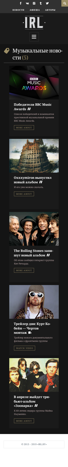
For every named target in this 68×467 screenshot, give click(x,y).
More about (24, 127)
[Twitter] (47, 3)
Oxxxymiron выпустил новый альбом (33, 179)
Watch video (24, 348)
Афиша (35, 9)
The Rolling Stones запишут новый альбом (33, 252)
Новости (18, 9)
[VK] (27, 3)
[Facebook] (20, 3)
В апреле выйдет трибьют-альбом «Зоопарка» (32, 401)
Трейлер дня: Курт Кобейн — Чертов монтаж (32, 328)
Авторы (50, 9)
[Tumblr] (40, 3)
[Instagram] (34, 3)
